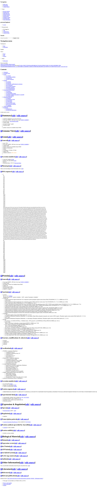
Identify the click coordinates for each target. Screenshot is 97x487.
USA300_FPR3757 (23, 65)
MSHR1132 (27, 66)
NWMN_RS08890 (24, 120)
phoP (15, 410)
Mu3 (38, 66)
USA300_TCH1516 (60, 66)
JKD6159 (12, 66)
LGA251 (16, 66)
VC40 (66, 66)
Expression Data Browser (10, 422)
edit (13, 115)
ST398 (46, 66)
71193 (46, 65)
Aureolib (5, 427)
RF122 (43, 66)
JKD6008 (8, 66)
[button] (1, 9)
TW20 (54, 66)
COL (6, 65)
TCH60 (51, 66)
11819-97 (41, 65)
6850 (44, 65)
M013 (19, 66)
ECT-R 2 (49, 65)
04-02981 (32, 65)
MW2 (36, 66)
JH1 (3, 66)
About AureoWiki (7, 484)
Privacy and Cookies (7, 483)
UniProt (15, 386)
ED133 (52, 65)
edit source (22, 115)
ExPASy (10, 296)
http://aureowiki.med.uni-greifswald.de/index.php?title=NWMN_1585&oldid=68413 (25, 478)
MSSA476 (32, 66)
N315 (9, 65)
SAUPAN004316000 (14, 121)
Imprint (4, 485)
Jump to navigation (4, 64)
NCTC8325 (12, 65)
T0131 (48, 66)
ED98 (55, 65)
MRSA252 (23, 66)
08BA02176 (36, 65)
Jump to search (12, 64)
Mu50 (40, 66)
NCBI (12, 159)
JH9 (5, 66)
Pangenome (3, 65)
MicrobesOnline (17, 163)
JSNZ (28, 65)
